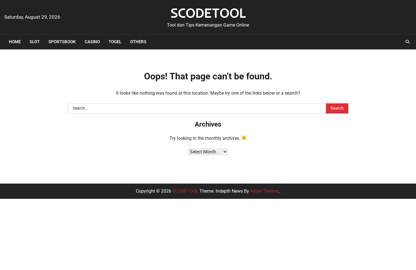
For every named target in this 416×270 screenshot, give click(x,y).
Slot (34, 41)
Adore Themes (264, 191)
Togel (115, 41)
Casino (92, 41)
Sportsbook (62, 41)
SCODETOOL (208, 13)
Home (15, 41)
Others (138, 41)
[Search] (407, 42)
